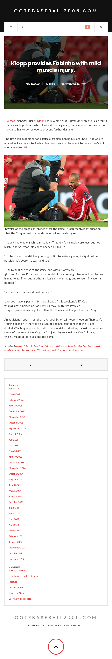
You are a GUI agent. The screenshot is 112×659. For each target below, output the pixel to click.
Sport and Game (17, 593)
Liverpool (10, 120)
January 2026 (15, 405)
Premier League (29, 350)
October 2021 (16, 553)
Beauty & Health (17, 570)
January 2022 (15, 541)
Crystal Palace (58, 346)
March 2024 (15, 490)
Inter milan (77, 346)
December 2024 (17, 462)
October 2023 (16, 502)
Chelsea (47, 346)
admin (52, 83)
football (68, 346)
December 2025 (17, 411)
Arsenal (19, 346)
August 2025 (15, 434)
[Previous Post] (30, 364)
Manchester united (12, 350)
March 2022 (15, 530)
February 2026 (16, 399)
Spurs (64, 350)
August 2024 (15, 479)
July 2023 (14, 507)
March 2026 (15, 394)
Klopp (40, 120)
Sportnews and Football (74, 83)
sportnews (46, 350)
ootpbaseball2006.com (56, 11)
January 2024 (15, 496)
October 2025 (16, 422)
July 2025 (14, 439)
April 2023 (14, 513)
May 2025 (14, 445)
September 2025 (17, 428)
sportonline (56, 350)
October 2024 (16, 473)
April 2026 (14, 388)
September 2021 (17, 558)
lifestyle (13, 581)
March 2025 (15, 451)
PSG (39, 350)
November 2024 (17, 468)
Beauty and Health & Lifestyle (23, 576)
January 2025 (15, 456)
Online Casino (16, 587)
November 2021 (17, 547)
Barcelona (38, 346)
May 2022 (14, 519)
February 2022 (16, 536)
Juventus (87, 346)
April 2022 (14, 524)
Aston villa (28, 346)
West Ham (79, 350)
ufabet (71, 350)
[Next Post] (81, 364)
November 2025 (17, 416)
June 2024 (14, 485)
